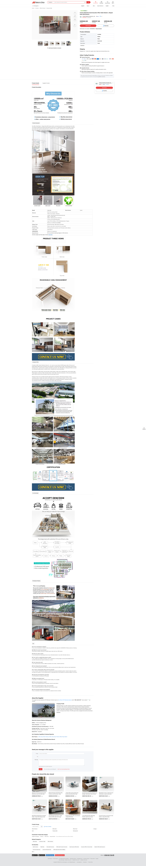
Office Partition (46, 736)
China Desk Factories (50, 846)
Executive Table (49, 8)
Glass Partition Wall (58, 736)
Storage (95, 828)
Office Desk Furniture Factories (61, 846)
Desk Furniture (35, 846)
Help (94, 5)
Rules (113, 5)
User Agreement (79, 862)
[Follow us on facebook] (105, 855)
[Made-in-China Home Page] (38, 2)
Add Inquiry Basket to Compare (55, 48)
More (33, 851)
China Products (55, 858)
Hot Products (50, 858)
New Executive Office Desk (74, 846)
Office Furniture (42, 8)
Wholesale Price (79, 858)
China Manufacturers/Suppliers (64, 858)
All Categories (35, 5)
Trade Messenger (50, 855)
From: (37, 753)
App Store (35, 855)
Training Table (54, 830)
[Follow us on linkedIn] (113, 855)
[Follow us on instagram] (108, 855)
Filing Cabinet (64, 736)
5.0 (100, 84)
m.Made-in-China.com (75, 859)
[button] (85, 2)
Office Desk (40, 736)
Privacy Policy (90, 862)
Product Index (92, 858)
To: (37, 756)
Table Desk (42, 846)
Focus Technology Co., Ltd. (65, 862)
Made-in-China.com (68, 859)
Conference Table (42, 841)
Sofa (33, 830)
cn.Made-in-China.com (83, 859)
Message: (36, 759)
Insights (97, 858)
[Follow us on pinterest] (111, 855)
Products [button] (50, 2)
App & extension (100, 5)
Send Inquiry (88, 25)
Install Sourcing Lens (60, 855)
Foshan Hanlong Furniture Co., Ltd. (89, 16)
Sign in (113, 3)
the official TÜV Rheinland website (65, 700)
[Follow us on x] (106, 855)
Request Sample (99, 28)
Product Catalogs (48, 826)
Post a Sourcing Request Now (64, 769)
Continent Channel (86, 858)
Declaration (85, 862)
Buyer (88, 5)
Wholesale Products (73, 858)
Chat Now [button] (106, 25)
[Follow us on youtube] (110, 855)
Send (40, 769)
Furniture (37, 8)
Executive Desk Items (36, 849)
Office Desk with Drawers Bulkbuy (59, 849)
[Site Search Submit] (88, 2)
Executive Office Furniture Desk (86, 846)
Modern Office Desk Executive (100, 846)
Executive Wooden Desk (47, 849)
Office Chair (51, 736)
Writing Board (75, 830)
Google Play (41, 855)
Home (33, 8)
